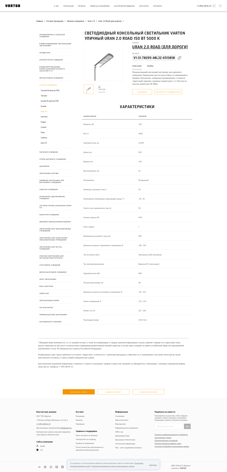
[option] (103, 61)
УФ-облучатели (46, 307)
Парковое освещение (48, 152)
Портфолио (80, 424)
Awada (42, 446)
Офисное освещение (48, 189)
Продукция (68, 6)
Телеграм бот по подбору (86, 439)
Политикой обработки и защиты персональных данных (113, 466)
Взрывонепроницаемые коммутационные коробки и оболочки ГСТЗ (52, 69)
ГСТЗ (41, 450)
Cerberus (44, 138)
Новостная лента (121, 420)
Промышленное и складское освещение (52, 36)
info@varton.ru (66, 428)
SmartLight (44, 293)
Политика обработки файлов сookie (168, 443)
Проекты (82, 6)
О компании (119, 416)
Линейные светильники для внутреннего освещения (51, 181)
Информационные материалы (126, 428)
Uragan (43, 122)
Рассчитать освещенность (168, 92)
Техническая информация (125, 444)
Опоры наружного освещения (52, 159)
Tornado (44, 96)
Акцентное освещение (49, 215)
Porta (43, 132)
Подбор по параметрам (85, 443)
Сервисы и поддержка (100, 6)
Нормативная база (122, 436)
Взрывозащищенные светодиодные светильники (55, 45)
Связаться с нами (78, 392)
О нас (56, 6)
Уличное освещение (48, 85)
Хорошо (153, 465)
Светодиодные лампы (49, 300)
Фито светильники (47, 279)
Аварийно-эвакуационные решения (55, 222)
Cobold (43, 127)
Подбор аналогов (148, 392)
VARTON (183, 468)
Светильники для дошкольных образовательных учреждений (53, 239)
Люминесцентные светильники (53, 315)
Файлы (150, 66)
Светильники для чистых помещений (50, 248)
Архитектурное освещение (51, 60)
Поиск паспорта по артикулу (86, 435)
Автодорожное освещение (51, 78)
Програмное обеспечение (125, 440)
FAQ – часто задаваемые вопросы (128, 448)
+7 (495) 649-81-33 (43, 424)
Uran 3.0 (44, 143)
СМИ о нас (119, 432)
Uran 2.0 (44, 111)
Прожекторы (44, 53)
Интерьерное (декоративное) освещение (52, 197)
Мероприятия (120, 424)
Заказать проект (113, 392)
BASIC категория (46, 286)
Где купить (144, 6)
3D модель (142, 92)
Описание (137, 66)
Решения (79, 420)
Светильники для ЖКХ (49, 173)
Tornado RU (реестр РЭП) (50, 90)
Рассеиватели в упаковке (50, 322)
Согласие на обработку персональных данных (172, 446)
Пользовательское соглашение (166, 440)
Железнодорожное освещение (52, 272)
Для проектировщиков (124, 6)
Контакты (157, 6)
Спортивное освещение (49, 265)
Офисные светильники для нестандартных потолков (51, 257)
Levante (43, 106)
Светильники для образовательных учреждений (55, 230)
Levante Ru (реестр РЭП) (50, 101)
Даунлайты (44, 166)
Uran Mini (44, 117)
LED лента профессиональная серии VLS (55, 207)
